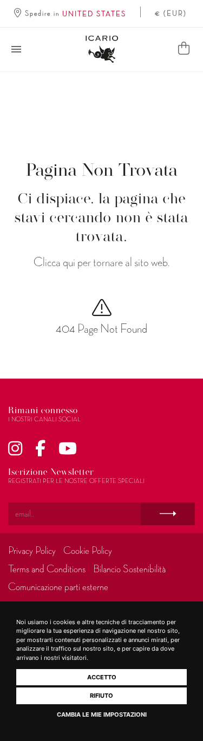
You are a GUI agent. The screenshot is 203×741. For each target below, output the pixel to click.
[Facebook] (40, 449)
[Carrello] (184, 49)
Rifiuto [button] (101, 695)
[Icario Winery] (102, 49)
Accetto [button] (101, 677)
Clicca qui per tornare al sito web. (101, 262)
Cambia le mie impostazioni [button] (102, 714)
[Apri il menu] (16, 49)
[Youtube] (67, 449)
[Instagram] (15, 449)
